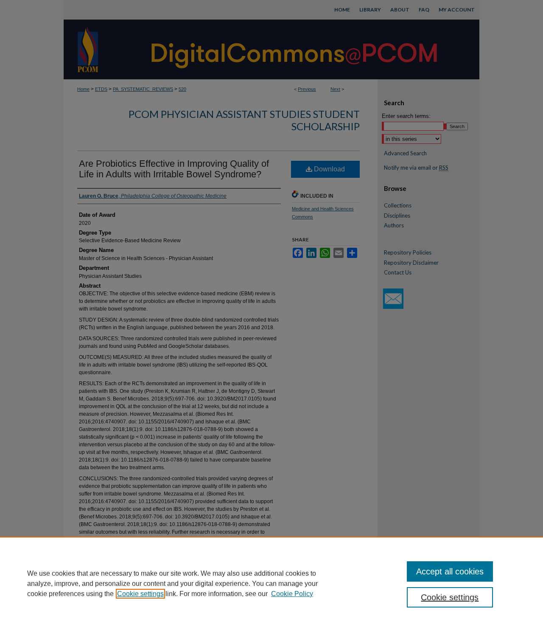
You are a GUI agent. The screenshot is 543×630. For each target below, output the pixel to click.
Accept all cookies (450, 571)
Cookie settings (140, 593)
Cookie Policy (292, 593)
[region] (271, 583)
